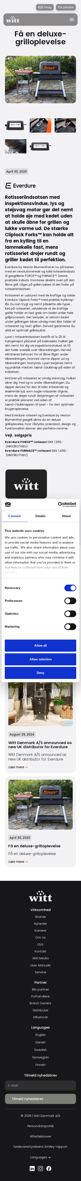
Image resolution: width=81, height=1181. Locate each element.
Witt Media (40, 958)
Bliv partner (40, 989)
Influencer (40, 1017)
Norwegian (40, 1057)
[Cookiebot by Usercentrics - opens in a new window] (58, 504)
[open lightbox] (15, 125)
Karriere (40, 930)
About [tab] (66, 516)
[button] (70, 19)
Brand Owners (40, 1003)
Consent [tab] (14, 516)
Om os (40, 937)
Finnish (40, 1065)
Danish (41, 1042)
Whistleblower (40, 1136)
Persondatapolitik (40, 1126)
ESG (40, 944)
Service (40, 972)
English (41, 1035)
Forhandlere (40, 996)
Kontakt (40, 951)
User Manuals (40, 965)
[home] (12, 19)
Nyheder (40, 924)
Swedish (40, 1050)
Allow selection (40, 659)
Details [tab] (41, 516)
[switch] (70, 600)
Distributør (40, 1010)
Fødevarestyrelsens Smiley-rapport (41, 1147)
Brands (40, 917)
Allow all (40, 645)
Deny (40, 673)
